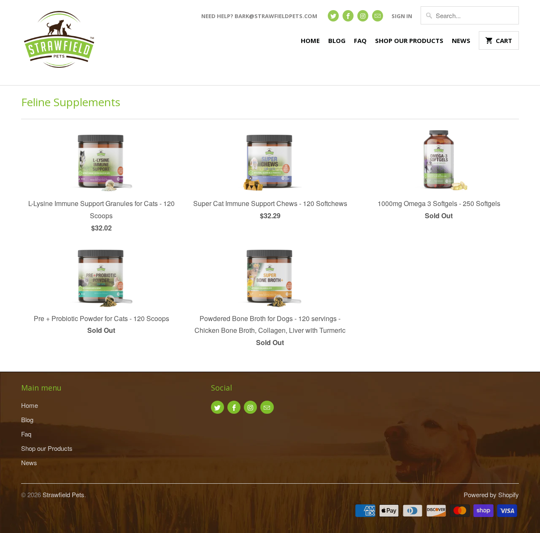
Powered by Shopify (491, 494)
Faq (360, 40)
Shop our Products (409, 40)
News (461, 40)
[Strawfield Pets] (59, 42)
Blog (337, 40)
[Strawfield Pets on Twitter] (333, 15)
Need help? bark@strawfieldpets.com (259, 16)
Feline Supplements (70, 102)
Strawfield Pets (63, 494)
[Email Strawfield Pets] (377, 15)
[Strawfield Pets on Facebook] (348, 15)
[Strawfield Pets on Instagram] (362, 15)
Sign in (402, 16)
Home (310, 40)
